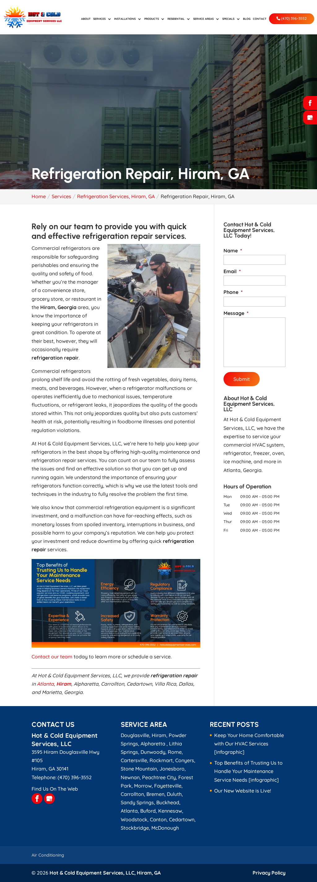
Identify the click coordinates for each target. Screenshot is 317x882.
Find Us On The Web (55, 789)
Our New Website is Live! (242, 791)
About (86, 18)
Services (99, 18)
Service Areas (203, 18)
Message (236, 313)
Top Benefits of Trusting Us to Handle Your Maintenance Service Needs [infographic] (248, 771)
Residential (176, 18)
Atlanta (45, 684)
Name (233, 250)
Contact (260, 18)
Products (151, 18)
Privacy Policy (269, 873)
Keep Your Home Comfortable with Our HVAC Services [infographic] (249, 743)
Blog (246, 18)
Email (232, 271)
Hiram (63, 684)
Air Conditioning (48, 855)
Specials (228, 18)
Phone (233, 292)
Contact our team (52, 656)
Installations (125, 18)
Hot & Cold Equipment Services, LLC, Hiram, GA (105, 873)
